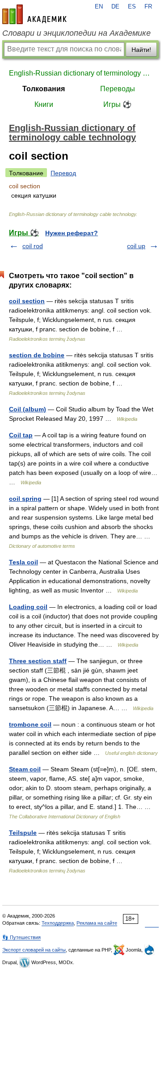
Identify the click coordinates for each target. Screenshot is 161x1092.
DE (115, 7)
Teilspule (23, 832)
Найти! (141, 49)
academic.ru (34, 14)
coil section (27, 301)
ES (132, 7)
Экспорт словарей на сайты (34, 949)
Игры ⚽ (117, 104)
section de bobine (36, 355)
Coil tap (21, 435)
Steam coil (25, 769)
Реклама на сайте (96, 923)
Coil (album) (27, 409)
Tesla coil (23, 562)
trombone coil (30, 724)
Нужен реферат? (71, 233)
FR (148, 7)
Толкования (43, 89)
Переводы (117, 89)
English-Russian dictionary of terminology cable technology (80, 73)
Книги (43, 104)
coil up (136, 246)
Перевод (63, 173)
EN (99, 7)
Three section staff (38, 661)
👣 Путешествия (21, 937)
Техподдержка (58, 923)
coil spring (25, 498)
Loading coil (28, 606)
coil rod (32, 246)
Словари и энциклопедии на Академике (76, 33)
